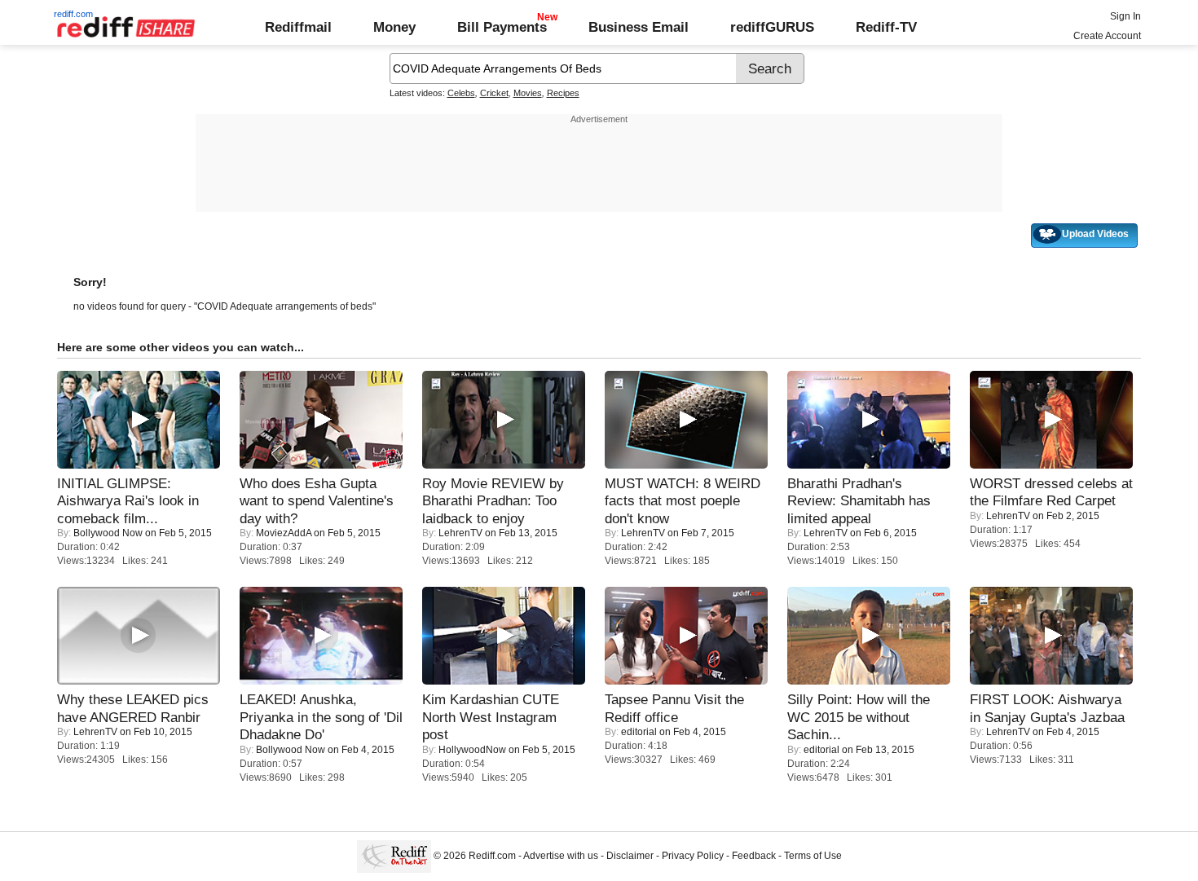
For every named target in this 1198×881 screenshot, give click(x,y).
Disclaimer (630, 855)
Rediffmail (298, 27)
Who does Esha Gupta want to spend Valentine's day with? (317, 501)
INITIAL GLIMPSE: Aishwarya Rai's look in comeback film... (128, 501)
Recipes (563, 93)
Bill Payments (502, 27)
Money (394, 27)
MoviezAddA (283, 533)
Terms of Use (813, 855)
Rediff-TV (886, 27)
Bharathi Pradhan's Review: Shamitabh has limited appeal (859, 501)
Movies (527, 93)
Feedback (754, 855)
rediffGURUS (772, 27)
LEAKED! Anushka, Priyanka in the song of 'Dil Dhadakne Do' (321, 717)
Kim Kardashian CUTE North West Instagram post (490, 717)
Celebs (461, 93)
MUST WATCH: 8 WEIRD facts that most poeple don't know (682, 501)
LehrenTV (460, 533)
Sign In (1125, 16)
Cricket (494, 93)
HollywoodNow (472, 749)
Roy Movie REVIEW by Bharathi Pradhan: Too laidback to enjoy (493, 501)
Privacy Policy (693, 855)
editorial (639, 732)
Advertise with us (560, 855)
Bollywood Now (108, 533)
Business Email (638, 27)
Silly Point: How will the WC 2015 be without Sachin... (858, 717)
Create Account (1107, 36)
